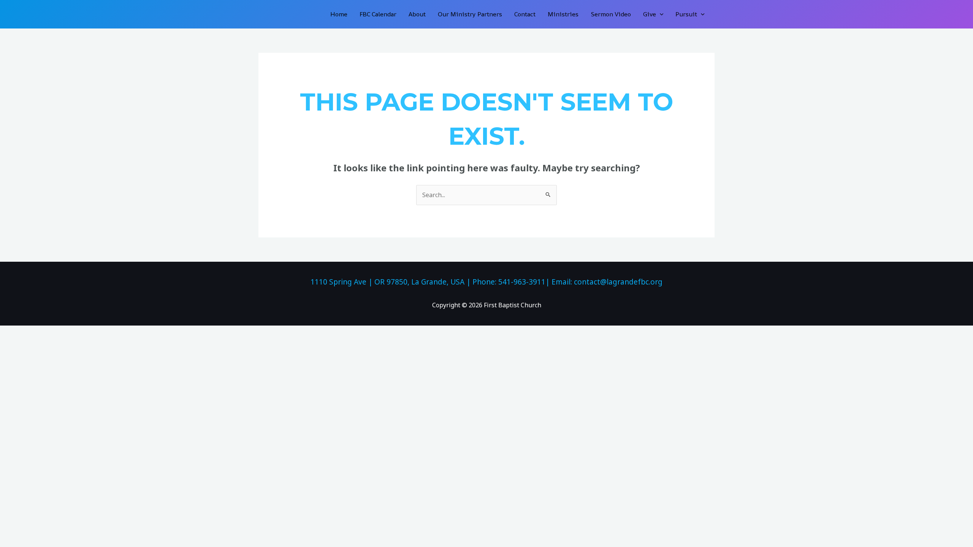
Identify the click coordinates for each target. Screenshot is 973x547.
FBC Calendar (378, 14)
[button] (660, 14)
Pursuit (686, 14)
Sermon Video (611, 14)
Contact (525, 14)
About (417, 14)
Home (338, 14)
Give (649, 14)
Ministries (563, 14)
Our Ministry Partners (470, 14)
